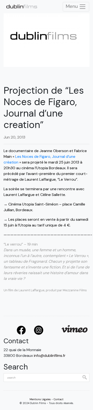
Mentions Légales (40, 399)
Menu (72, 6)
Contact (58, 399)
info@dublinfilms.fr (50, 355)
